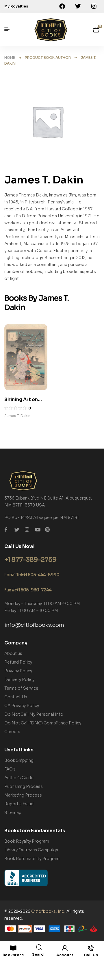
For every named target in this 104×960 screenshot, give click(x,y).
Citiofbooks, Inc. (48, 911)
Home (9, 57)
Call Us (91, 955)
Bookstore (13, 955)
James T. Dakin (17, 415)
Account (64, 955)
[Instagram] (94, 6)
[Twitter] (78, 6)
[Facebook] (62, 6)
